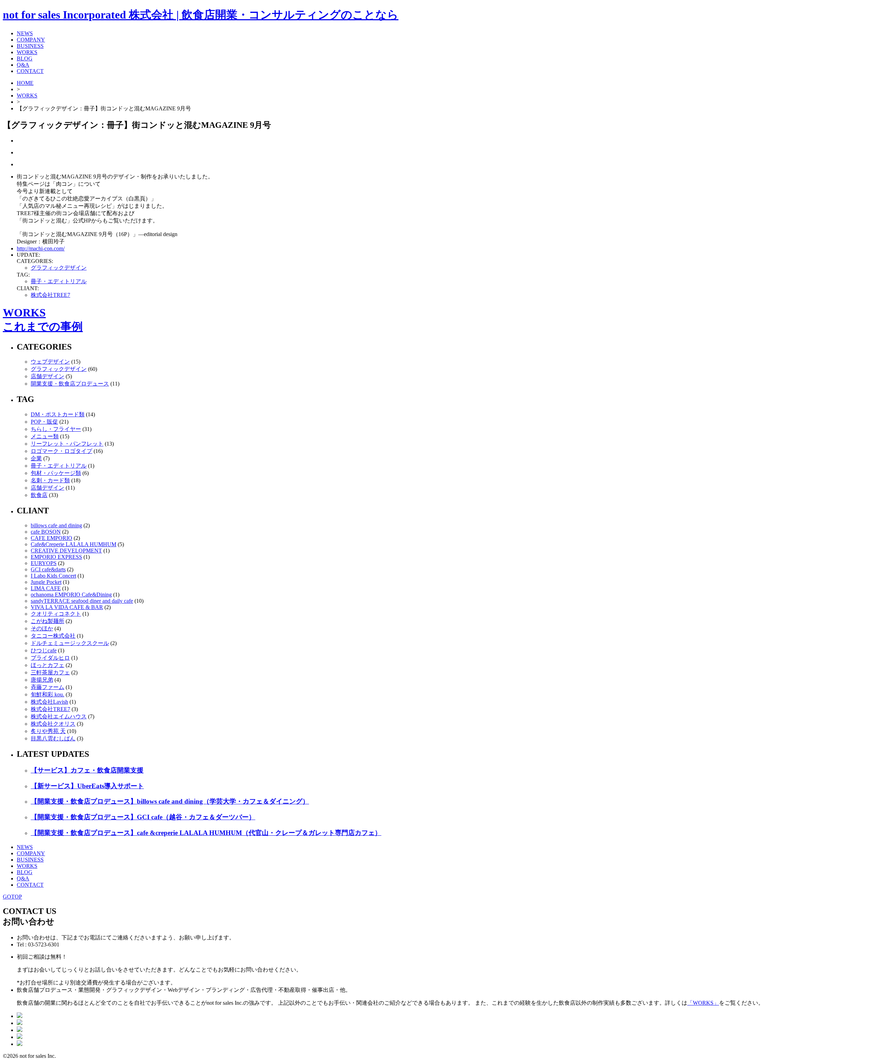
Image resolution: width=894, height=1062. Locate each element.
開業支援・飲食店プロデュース (70, 384)
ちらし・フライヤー (56, 429)
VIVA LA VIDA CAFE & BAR (67, 607)
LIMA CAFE (46, 588)
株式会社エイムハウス (59, 716)
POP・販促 (44, 422)
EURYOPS (44, 563)
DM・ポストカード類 (58, 414)
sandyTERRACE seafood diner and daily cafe (82, 601)
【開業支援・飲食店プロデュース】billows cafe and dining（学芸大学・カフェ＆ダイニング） (170, 801)
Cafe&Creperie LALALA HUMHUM (73, 544)
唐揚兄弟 (42, 680)
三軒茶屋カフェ (50, 672)
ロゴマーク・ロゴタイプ (61, 451)
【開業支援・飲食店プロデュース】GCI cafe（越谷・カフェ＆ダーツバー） (143, 817)
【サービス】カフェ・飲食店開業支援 (87, 770)
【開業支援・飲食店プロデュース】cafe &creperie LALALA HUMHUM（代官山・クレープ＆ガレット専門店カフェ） (206, 832)
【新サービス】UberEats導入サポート (87, 786)
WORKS (27, 95)
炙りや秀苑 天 (48, 731)
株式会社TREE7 (50, 295)
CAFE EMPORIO (51, 538)
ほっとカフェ (47, 665)
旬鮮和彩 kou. (47, 694)
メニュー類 (45, 436)
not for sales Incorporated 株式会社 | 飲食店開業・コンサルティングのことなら (200, 14)
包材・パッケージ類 (56, 473)
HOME (25, 83)
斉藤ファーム (47, 687)
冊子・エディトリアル (59, 281)
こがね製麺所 (47, 621)
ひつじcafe (44, 650)
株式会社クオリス (53, 724)
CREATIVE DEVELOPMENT (66, 551)
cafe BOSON (46, 532)
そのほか (42, 628)
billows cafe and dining (56, 525)
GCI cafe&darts (48, 569)
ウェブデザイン (50, 362)
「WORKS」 (703, 1003)
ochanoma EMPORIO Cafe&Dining (71, 595)
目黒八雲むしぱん (53, 738)
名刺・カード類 (50, 480)
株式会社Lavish (49, 702)
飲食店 (39, 495)
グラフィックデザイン (59, 268)
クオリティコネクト (56, 614)
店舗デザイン (47, 376)
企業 (36, 458)
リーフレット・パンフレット (67, 444)
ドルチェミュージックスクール (70, 643)
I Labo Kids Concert (53, 576)
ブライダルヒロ (50, 658)
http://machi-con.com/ (41, 248)
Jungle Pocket (46, 582)
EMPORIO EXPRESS (56, 557)
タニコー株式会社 (53, 636)
